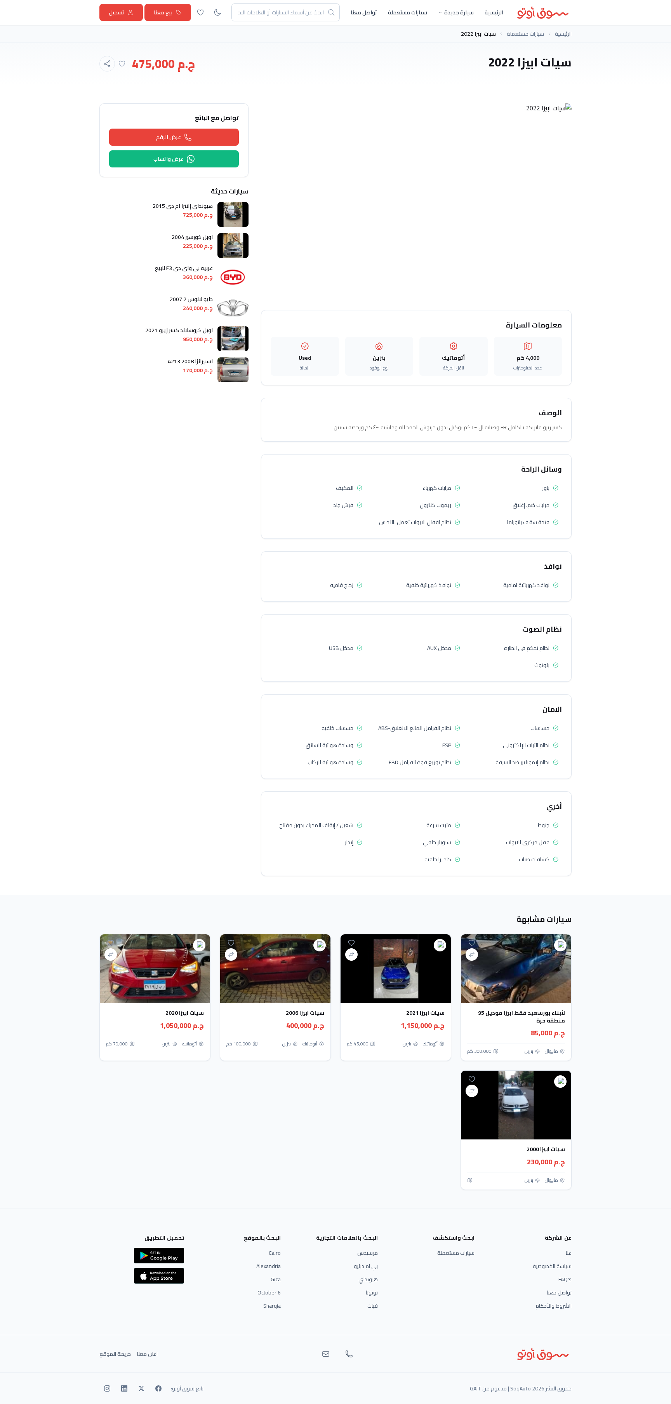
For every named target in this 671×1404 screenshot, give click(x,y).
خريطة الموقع (115, 1354)
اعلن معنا (147, 1354)
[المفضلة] (200, 12)
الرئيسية (494, 12)
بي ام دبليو (366, 1266)
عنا (569, 1253)
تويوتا (372, 1292)
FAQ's (565, 1279)
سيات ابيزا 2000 (546, 1149)
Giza (276, 1279)
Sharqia (272, 1306)
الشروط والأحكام (553, 1306)
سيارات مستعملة (407, 12)
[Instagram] (107, 1388)
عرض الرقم (168, 137)
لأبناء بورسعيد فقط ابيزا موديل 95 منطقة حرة (521, 1016)
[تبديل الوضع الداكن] (217, 12)
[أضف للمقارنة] (472, 954)
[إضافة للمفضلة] (122, 64)
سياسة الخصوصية (552, 1266)
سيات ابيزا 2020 (184, 1013)
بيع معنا (163, 12)
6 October (269, 1292)
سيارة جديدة (459, 12)
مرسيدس (367, 1253)
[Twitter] (141, 1388)
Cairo (275, 1253)
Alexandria (268, 1266)
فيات (372, 1306)
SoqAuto (520, 1388)
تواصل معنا (364, 12)
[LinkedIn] (124, 1388)
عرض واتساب (168, 159)
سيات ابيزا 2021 (425, 1013)
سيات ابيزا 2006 (305, 1013)
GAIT (475, 1388)
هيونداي (368, 1279)
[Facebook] (158, 1388)
